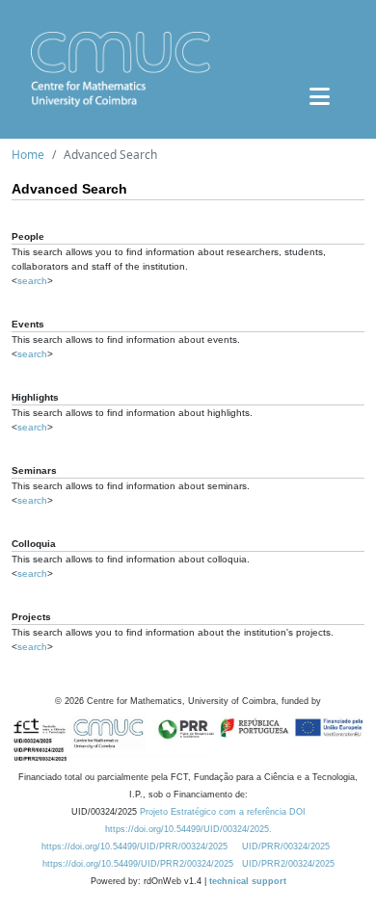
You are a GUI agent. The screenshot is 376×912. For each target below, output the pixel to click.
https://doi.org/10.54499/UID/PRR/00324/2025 (134, 846)
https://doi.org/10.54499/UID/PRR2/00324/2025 (137, 864)
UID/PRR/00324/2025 (286, 846)
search (32, 280)
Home (28, 154)
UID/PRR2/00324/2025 (288, 864)
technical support (247, 881)
